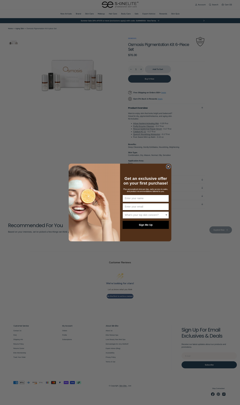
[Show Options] (166, 215)
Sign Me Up (146, 224)
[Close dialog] (168, 167)
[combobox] (145, 215)
